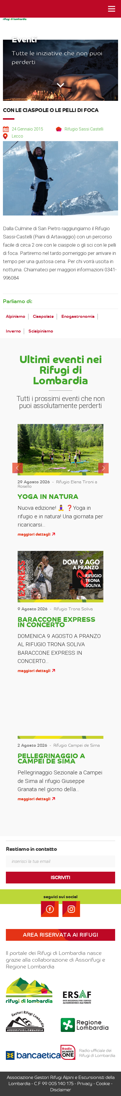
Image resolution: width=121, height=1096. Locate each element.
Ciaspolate (43, 316)
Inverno (13, 331)
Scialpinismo (40, 331)
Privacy (84, 1083)
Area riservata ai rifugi (60, 935)
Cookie (103, 1083)
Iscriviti (60, 877)
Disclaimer (60, 1089)
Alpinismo (15, 316)
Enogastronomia (78, 316)
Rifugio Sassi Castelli (84, 129)
